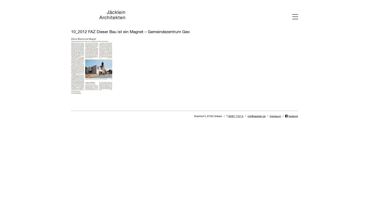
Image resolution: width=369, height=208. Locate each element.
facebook (293, 116)
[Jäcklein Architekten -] (112, 18)
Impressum (275, 116)
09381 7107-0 (235, 116)
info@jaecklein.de (256, 116)
